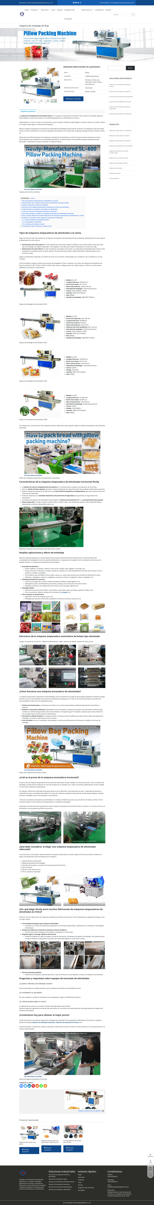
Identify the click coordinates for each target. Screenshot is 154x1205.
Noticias (60, 10)
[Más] (45, 1086)
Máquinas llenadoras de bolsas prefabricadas (118, 152)
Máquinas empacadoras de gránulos (120, 130)
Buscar (130, 68)
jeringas (65, 592)
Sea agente (81, 1190)
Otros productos (114, 178)
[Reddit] (37, 1086)
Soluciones (45, 10)
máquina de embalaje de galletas (43, 1022)
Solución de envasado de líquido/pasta (121, 96)
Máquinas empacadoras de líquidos (120, 141)
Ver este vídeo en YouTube (33, 189)
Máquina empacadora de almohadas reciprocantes (50, 1141)
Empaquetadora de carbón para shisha (72, 1141)
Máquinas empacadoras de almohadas (121, 146)
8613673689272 (105, 3)
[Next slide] (58, 81)
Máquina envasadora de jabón (27, 1143)
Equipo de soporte (114, 173)
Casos (53, 10)
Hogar (27, 10)
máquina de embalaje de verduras (67, 1022)
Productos (34, 10)
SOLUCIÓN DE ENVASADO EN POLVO (120, 102)
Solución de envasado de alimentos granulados (120, 108)
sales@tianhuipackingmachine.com (123, 3)
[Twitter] (25, 1086)
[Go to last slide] (22, 81)
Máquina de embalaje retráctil (118, 163)
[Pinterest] (33, 1086)
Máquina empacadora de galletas (89, 1111)
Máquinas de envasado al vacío (118, 158)
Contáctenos (99, 10)
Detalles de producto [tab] (28, 111)
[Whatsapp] (41, 1086)
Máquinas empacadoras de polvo (119, 135)
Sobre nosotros (86, 10)
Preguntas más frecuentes (69, 14)
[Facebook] (21, 1086)
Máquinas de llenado (115, 168)
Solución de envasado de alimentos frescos (120, 85)
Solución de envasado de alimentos (120, 91)
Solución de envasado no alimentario (120, 114)
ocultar (32, 198)
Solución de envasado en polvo (58, 1179)
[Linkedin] (29, 1086)
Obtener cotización (74, 99)
